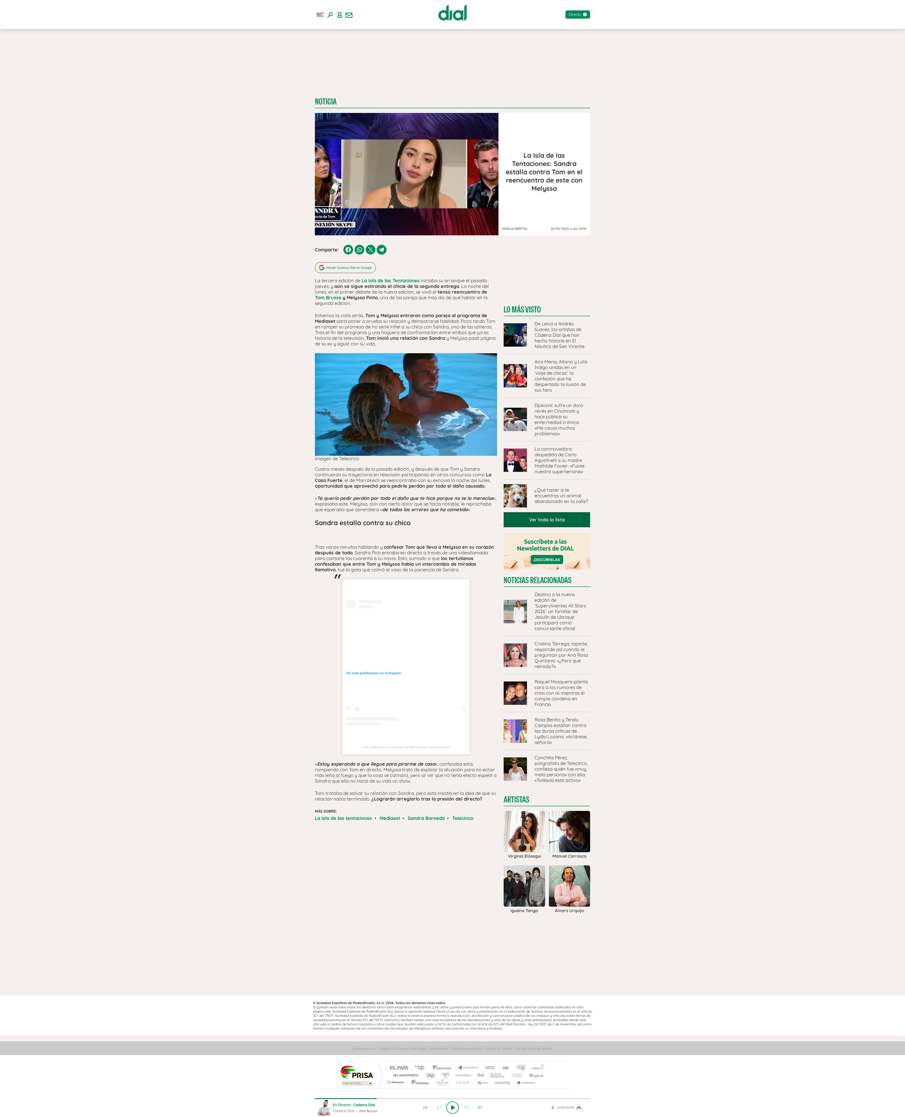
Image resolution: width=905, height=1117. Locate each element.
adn (519, 1068)
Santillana (443, 1068)
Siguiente (479, 1107)
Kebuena (532, 1075)
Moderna (419, 1082)
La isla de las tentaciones (343, 818)
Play (452, 1107)
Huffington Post (405, 1075)
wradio (445, 1075)
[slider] (452, 1098)
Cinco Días (462, 1075)
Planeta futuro (515, 1075)
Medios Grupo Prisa (357, 1083)
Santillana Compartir (468, 1068)
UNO (431, 1075)
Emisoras (10, 96)
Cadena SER (488, 1068)
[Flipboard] (22, 83)
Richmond (395, 1082)
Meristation (525, 1082)
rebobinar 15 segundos (438, 1107)
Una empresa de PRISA (357, 1072)
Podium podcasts (442, 1082)
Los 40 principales (421, 1068)
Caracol (536, 1068)
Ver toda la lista (547, 520)
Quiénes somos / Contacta (372, 1048)
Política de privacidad (466, 1048)
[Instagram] (12, 83)
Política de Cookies (498, 1048)
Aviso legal (418, 1048)
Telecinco (462, 818)
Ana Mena (65, 51)
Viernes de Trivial (39, 51)
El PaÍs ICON (462, 1082)
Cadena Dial (480, 1075)
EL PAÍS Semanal (498, 1075)
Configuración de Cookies (534, 1048)
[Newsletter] (349, 14)
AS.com (503, 1068)
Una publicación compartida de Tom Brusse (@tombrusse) (406, 747)
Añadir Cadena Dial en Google (349, 268)
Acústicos (15, 51)
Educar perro (87, 51)
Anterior (425, 1107)
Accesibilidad (438, 1048)
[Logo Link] (452, 12)
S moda (482, 1082)
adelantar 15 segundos (466, 1107)
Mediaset (390, 818)
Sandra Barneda (426, 818)
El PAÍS (398, 1068)
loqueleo (503, 1082)
